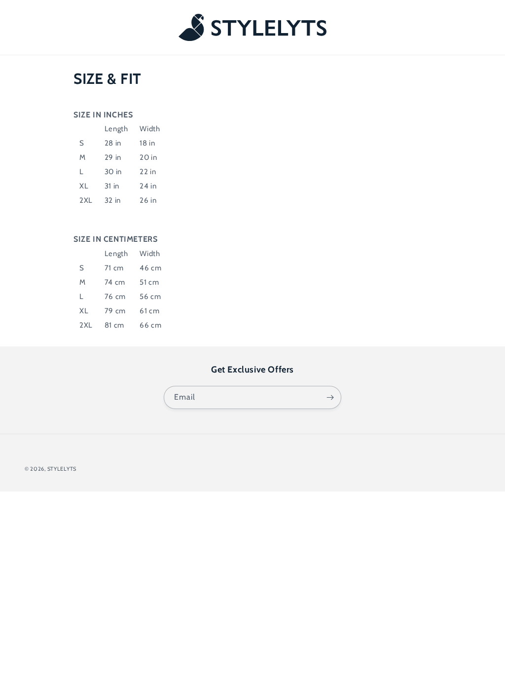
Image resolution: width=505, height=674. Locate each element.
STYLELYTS (61, 468)
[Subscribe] (330, 397)
